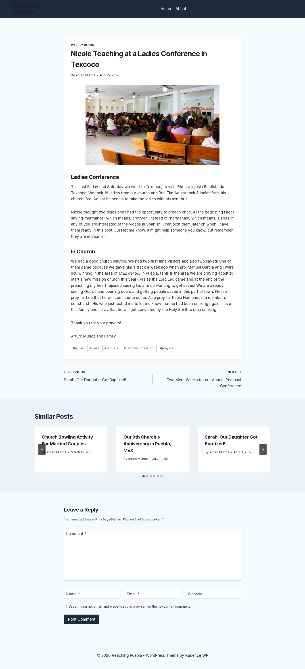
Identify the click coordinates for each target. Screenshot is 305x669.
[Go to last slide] (42, 449)
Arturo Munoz (85, 75)
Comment (76, 533)
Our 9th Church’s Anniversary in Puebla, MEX (147, 443)
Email (133, 594)
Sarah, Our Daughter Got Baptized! (95, 376)
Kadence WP (196, 655)
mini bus (111, 348)
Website (195, 594)
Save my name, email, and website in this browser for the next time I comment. (130, 606)
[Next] (263, 449)
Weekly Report (83, 45)
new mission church (139, 348)
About (180, 8)
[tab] (143, 476)
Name (73, 594)
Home (166, 8)
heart (94, 348)
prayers (166, 348)
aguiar (78, 348)
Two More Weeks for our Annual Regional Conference (204, 379)
